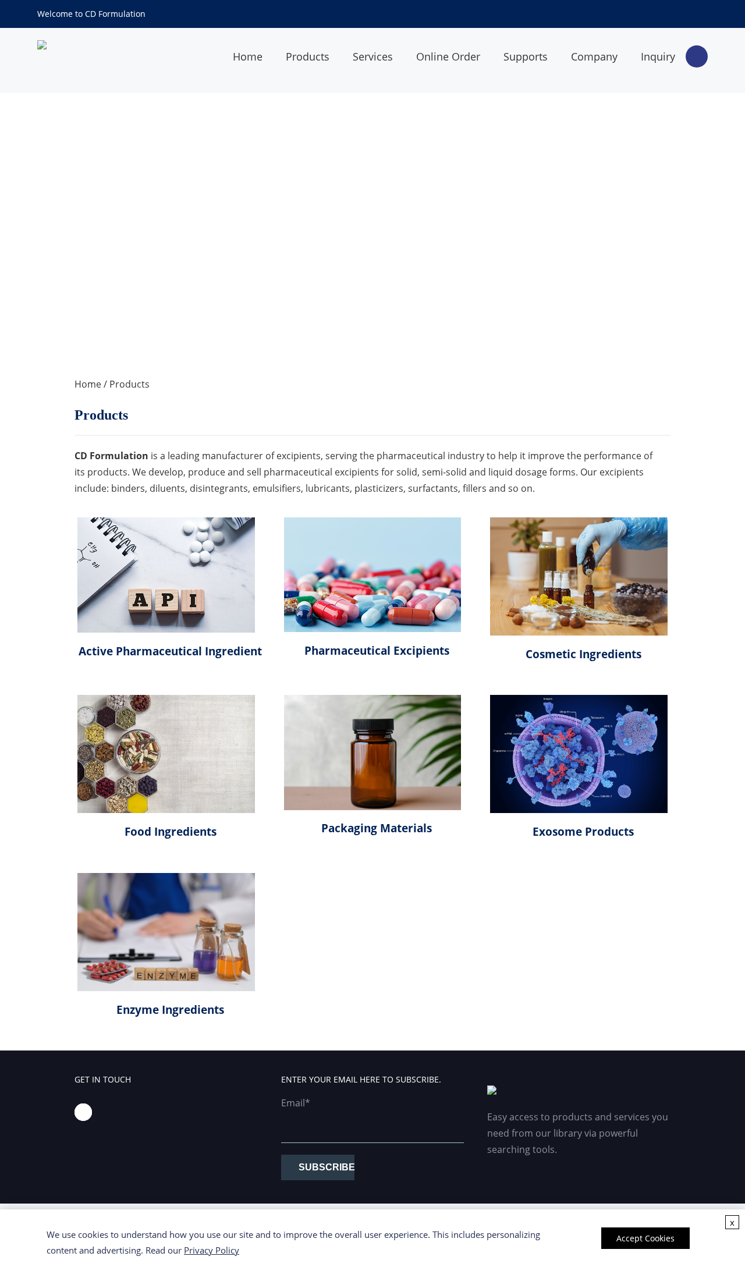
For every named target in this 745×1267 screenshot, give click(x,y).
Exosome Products (583, 831)
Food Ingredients (171, 831)
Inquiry (658, 56)
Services (373, 56)
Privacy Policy (211, 1250)
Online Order (448, 56)
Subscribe (326, 1167)
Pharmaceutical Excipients (376, 650)
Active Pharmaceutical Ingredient (170, 651)
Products (307, 56)
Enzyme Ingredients (170, 1009)
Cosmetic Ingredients (583, 654)
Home (247, 56)
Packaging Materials (376, 828)
